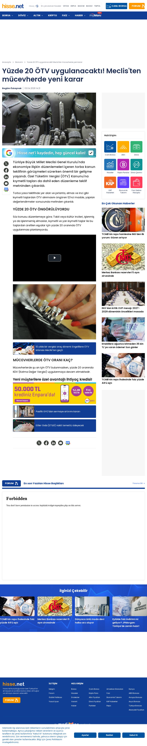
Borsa (73, 689)
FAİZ (64, 15)
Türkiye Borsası (135, 705)
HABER (79, 15)
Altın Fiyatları (94, 697)
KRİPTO (52, 15)
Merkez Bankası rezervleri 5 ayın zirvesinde (53, 621)
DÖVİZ (22, 15)
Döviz (136, 155)
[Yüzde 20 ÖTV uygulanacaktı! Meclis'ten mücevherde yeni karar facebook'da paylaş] (6, 170)
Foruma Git (138, 483)
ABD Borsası (134, 693)
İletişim (52, 689)
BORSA (6, 15)
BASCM (81, 6)
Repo (109, 705)
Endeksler (75, 697)
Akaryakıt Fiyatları (136, 710)
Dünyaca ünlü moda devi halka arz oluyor (89, 621)
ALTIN (36, 15)
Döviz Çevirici (136, 172)
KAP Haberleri (110, 191)
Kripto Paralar (123, 172)
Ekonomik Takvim (123, 191)
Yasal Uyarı (54, 701)
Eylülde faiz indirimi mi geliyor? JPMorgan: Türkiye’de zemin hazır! (125, 623)
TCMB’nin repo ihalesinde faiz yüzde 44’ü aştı (17, 621)
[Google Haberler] (6, 190)
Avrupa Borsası (135, 697)
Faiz (108, 693)
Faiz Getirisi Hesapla (136, 191)
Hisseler (110, 172)
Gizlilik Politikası (55, 697)
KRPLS (73, 6)
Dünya (132, 689)
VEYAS (66, 6)
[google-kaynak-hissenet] (49, 153)
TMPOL (97, 6)
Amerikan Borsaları (115, 689)
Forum (51, 693)
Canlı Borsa (110, 155)
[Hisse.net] (13, 6)
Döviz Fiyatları (95, 701)
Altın (123, 155)
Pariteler (92, 705)
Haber (73, 705)
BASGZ (89, 6)
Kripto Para (93, 693)
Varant (74, 701)
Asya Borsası (134, 701)
